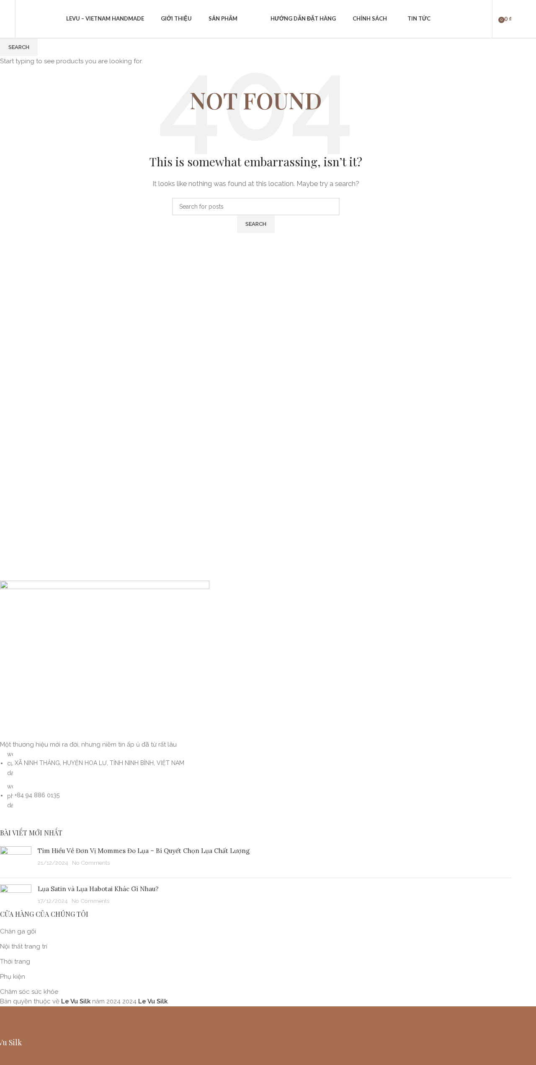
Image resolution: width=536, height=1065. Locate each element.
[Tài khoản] (480, 18)
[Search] (24, 18)
